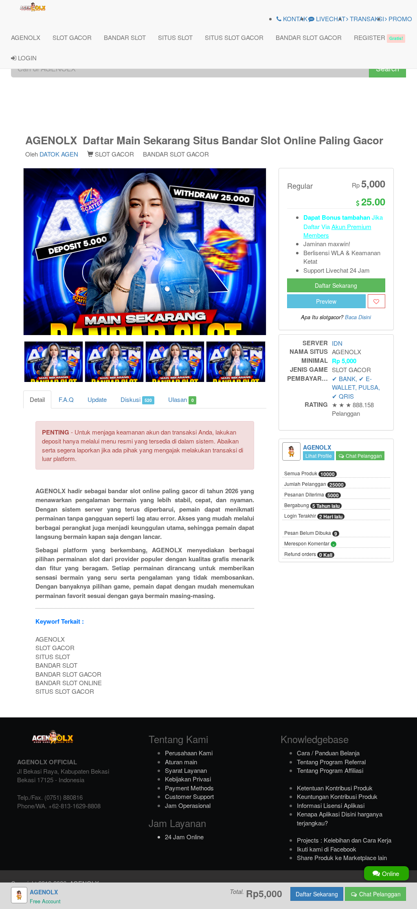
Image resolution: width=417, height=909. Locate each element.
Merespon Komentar (309, 544)
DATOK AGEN (59, 154)
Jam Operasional (188, 805)
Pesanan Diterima (311, 495)
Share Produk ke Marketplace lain (342, 857)
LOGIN (26, 57)
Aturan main (181, 761)
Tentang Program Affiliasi (330, 770)
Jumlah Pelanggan (314, 484)
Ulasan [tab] (180, 399)
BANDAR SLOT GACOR (309, 37)
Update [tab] (97, 399)
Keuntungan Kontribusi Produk (337, 796)
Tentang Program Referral (331, 761)
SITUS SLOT (175, 37)
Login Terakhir (313, 516)
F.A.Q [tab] (66, 399)
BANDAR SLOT (125, 37)
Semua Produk (309, 474)
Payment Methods (189, 787)
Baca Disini (358, 317)
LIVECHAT (329, 18)
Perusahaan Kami (189, 752)
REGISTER (378, 37)
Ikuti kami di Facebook (326, 849)
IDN (337, 343)
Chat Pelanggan (363, 455)
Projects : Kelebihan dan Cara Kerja (344, 840)
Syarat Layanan (186, 770)
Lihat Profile (318, 455)
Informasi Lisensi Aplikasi (330, 805)
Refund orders (308, 554)
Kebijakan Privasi (188, 778)
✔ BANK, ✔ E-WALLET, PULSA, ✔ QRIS (356, 387)
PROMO (399, 18)
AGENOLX (25, 37)
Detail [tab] (37, 399)
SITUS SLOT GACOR (234, 37)
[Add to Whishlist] (376, 301)
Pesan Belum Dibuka (310, 533)
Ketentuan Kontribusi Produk (335, 787)
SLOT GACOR (72, 37)
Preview (326, 301)
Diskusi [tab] (136, 399)
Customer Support (189, 796)
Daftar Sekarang (336, 285)
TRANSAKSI (366, 18)
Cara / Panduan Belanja (328, 752)
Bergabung (312, 505)
